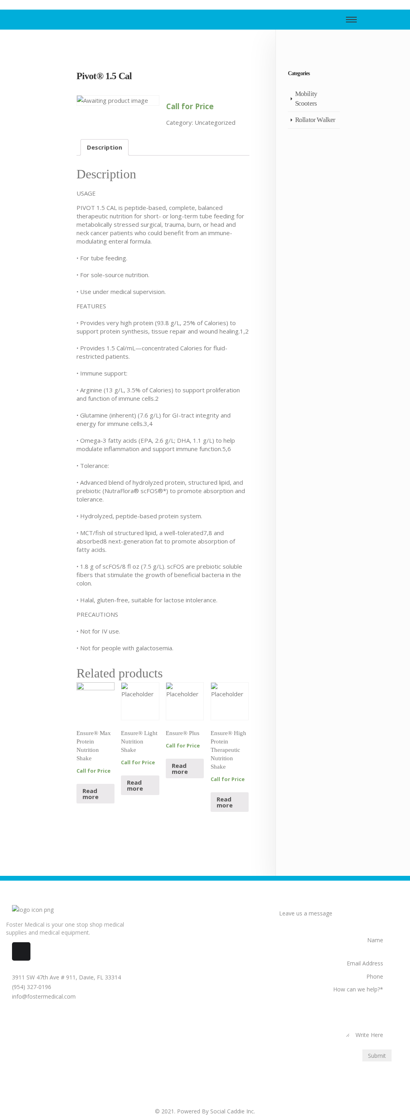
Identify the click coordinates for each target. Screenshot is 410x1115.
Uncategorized (215, 122)
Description (104, 147)
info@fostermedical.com (43, 996)
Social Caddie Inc (232, 1111)
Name (375, 940)
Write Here (369, 1035)
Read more (90, 794)
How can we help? (358, 989)
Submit (377, 1055)
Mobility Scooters (306, 98)
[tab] (104, 147)
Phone (374, 976)
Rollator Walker (315, 120)
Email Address (365, 963)
